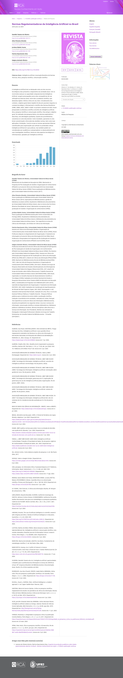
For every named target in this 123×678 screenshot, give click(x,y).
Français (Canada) (94, 29)
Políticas (34, 13)
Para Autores (92, 46)
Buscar (110, 13)
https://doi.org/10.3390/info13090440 (23, 471)
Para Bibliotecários (94, 48)
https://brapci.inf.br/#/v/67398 (21, 484)
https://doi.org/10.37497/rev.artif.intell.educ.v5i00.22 (28, 519)
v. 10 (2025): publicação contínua (33, 18)
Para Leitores (92, 43)
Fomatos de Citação (68, 99)
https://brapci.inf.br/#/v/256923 (22, 537)
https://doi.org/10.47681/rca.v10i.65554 (27, 70)
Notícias (43, 13)
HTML (80, 70)
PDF (65, 70)
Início (13, 18)
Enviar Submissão (96, 56)
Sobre (11, 13)
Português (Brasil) (94, 32)
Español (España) (94, 27)
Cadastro (105, 1)
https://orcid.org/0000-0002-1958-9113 (21, 38)
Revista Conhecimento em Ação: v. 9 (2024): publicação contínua (56, 646)
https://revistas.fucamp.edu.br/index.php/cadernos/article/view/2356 (33, 506)
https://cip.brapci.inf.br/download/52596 (24, 597)
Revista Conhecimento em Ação (18, 7)
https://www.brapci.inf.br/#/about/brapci (34, 409)
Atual (18, 13)
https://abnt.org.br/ (35, 355)
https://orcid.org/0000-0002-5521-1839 (21, 51)
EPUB (72, 70)
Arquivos (25, 13)
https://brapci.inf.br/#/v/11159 (45, 576)
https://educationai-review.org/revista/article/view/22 (28, 521)
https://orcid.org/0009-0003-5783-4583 (21, 44)
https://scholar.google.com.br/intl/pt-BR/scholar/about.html (30, 460)
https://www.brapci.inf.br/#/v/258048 (23, 340)
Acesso (112, 1)
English (91, 24)
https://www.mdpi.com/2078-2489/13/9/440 (25, 474)
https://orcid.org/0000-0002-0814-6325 (21, 64)
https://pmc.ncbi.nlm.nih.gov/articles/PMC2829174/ (27, 554)
